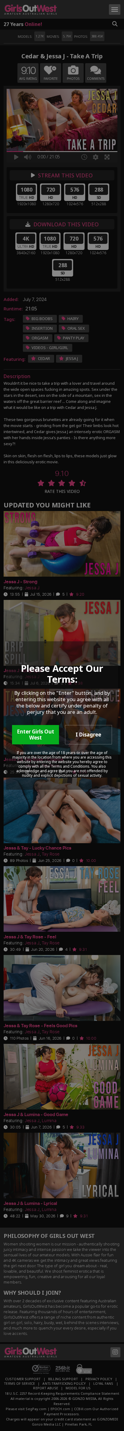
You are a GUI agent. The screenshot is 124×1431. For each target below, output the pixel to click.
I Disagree (88, 734)
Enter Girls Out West (35, 734)
